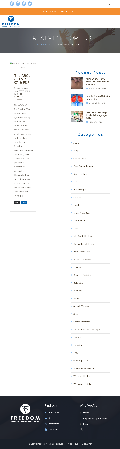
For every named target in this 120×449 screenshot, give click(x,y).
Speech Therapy (81, 306)
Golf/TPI (77, 197)
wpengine (23, 88)
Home (86, 413)
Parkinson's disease (83, 259)
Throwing (77, 345)
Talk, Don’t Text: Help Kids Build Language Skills (96, 115)
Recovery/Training (82, 275)
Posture (77, 267)
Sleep (76, 298)
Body (75, 150)
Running (77, 290)
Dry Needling (80, 174)
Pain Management (82, 252)
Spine (76, 314)
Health (76, 205)
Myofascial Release (83, 236)
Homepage (44, 45)
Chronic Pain (79, 158)
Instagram (54, 424)
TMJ (24, 203)
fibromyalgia (79, 189)
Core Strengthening (83, 166)
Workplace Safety (82, 384)
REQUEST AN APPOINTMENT (60, 11)
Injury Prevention (81, 213)
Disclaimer (87, 444)
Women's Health (81, 376)
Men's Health (80, 220)
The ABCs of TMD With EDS (22, 79)
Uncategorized (80, 360)
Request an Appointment (95, 418)
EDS (17, 203)
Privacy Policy (73, 444)
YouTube (53, 429)
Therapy (77, 337)
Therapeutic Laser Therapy (86, 329)
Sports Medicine (81, 322)
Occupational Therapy (84, 244)
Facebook (54, 412)
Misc (76, 228)
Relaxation (78, 283)
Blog (85, 424)
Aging (76, 143)
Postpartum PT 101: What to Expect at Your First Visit (97, 82)
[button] (95, 429)
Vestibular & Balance (83, 368)
